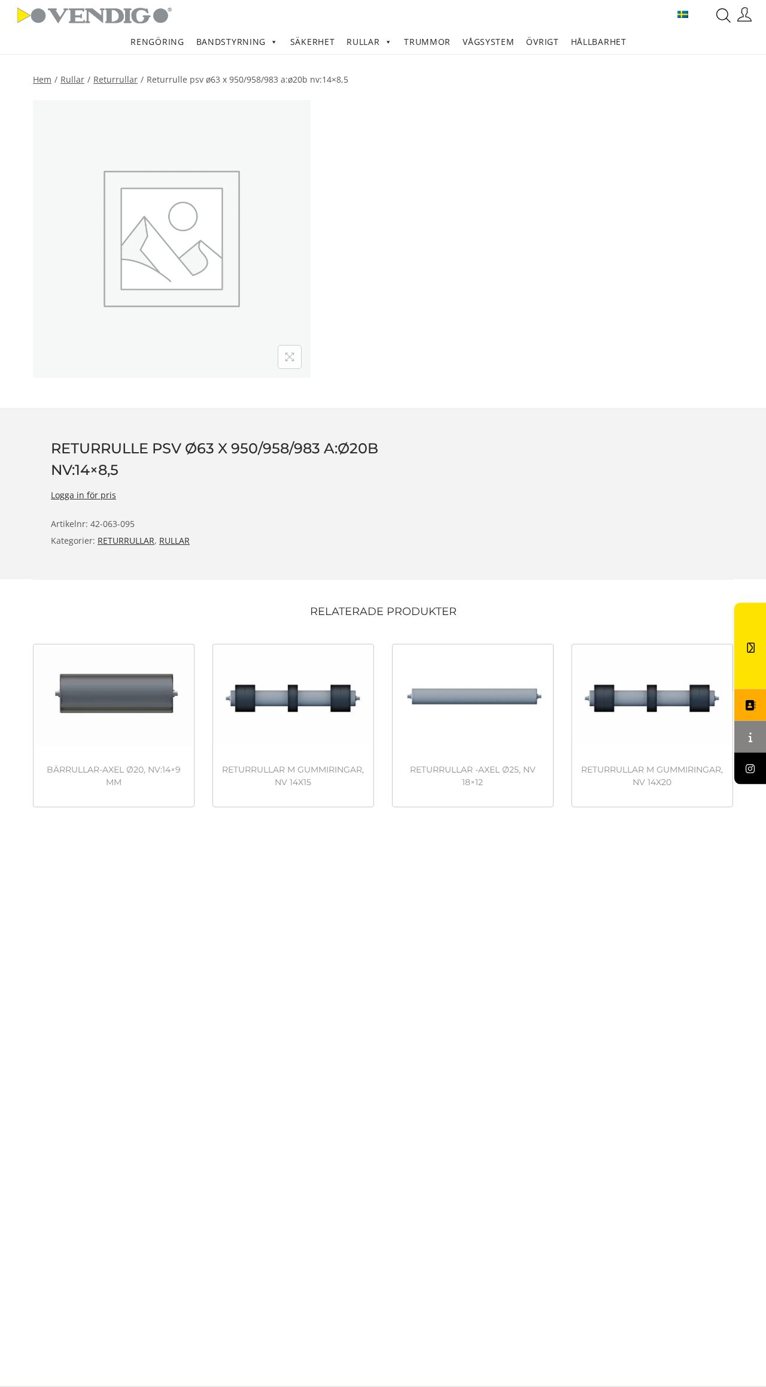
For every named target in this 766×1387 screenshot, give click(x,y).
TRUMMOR (427, 41)
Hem (42, 79)
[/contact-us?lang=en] (750, 705)
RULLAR (362, 41)
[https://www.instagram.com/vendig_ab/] (750, 769)
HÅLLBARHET (599, 41)
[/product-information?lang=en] (750, 737)
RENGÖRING (157, 41)
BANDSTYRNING (231, 41)
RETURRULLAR (115, 79)
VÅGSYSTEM (488, 41)
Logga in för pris (83, 495)
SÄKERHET (312, 41)
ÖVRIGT (542, 41)
